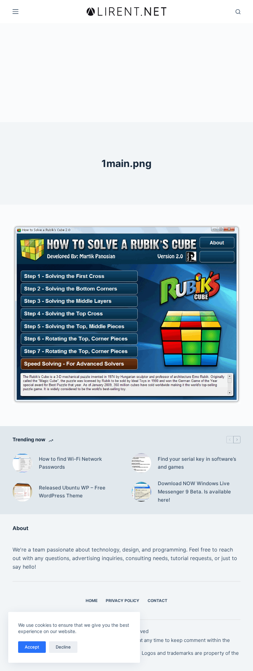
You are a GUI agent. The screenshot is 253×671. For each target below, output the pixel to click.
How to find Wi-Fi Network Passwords (70, 463)
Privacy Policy (122, 600)
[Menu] (15, 12)
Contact (157, 600)
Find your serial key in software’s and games (197, 463)
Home (92, 600)
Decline (63, 647)
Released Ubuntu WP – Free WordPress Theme (72, 492)
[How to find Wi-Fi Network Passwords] (22, 463)
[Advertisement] (126, 72)
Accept (32, 647)
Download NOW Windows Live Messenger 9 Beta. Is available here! (194, 491)
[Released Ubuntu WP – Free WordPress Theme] (22, 492)
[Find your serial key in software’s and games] (141, 463)
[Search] (238, 11)
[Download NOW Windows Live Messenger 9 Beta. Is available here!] (141, 492)
